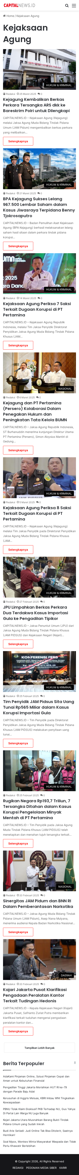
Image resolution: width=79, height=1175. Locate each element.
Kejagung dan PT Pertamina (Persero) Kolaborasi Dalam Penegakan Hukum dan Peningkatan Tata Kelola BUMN (35, 411)
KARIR (63, 1167)
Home (10, 16)
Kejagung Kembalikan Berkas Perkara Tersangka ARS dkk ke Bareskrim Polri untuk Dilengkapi (36, 105)
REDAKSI (18, 1167)
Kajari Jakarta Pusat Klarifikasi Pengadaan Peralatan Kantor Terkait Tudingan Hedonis (35, 995)
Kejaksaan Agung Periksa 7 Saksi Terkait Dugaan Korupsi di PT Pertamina (37, 309)
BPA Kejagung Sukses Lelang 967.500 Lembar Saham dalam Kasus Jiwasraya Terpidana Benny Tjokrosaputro (39, 207)
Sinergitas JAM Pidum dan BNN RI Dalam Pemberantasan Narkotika (38, 903)
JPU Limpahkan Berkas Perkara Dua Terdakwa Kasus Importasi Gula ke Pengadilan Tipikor (35, 612)
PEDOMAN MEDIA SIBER (41, 1167)
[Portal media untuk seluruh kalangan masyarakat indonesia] (19, 5)
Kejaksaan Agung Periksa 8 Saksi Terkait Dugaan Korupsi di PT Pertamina (37, 513)
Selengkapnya (18, 141)
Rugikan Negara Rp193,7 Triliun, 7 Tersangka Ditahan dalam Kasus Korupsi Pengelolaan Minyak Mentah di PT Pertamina (37, 809)
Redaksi (10, 93)
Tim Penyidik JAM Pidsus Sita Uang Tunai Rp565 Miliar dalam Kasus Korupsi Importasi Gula (38, 707)
